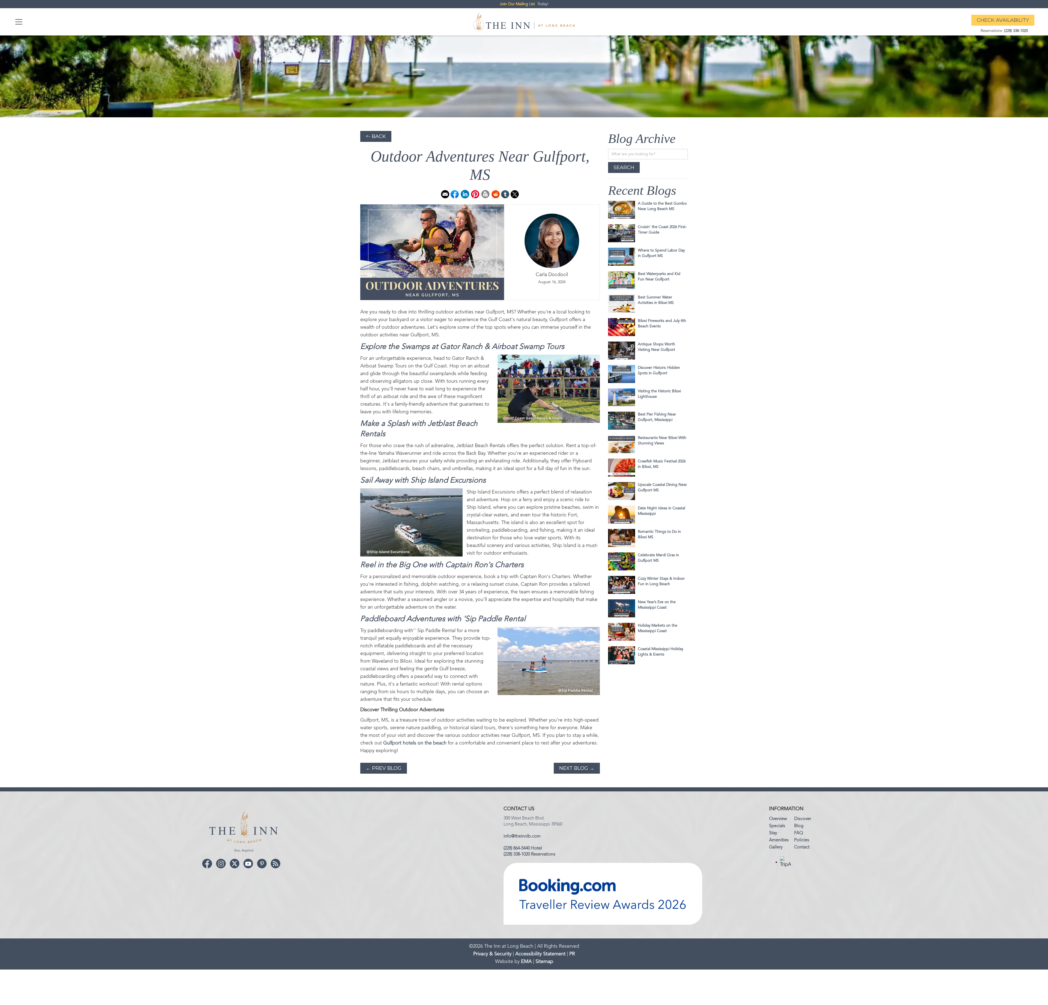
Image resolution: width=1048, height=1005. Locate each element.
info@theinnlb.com (522, 836)
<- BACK (376, 136)
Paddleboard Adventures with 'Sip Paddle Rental (443, 619)
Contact (801, 847)
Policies (801, 840)
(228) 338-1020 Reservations (529, 854)
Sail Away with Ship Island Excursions (423, 480)
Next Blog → (576, 768)
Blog (798, 826)
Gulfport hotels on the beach (414, 743)
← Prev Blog (383, 768)
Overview (778, 819)
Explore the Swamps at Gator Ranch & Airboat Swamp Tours (462, 347)
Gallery (775, 847)
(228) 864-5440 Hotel (523, 848)
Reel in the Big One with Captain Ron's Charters (442, 565)
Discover (802, 819)
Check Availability (1003, 20)
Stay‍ (773, 833)
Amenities (779, 840)
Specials (777, 826)
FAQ (798, 833)
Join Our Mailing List (517, 4)
